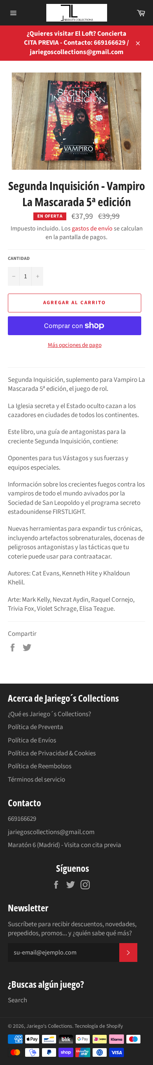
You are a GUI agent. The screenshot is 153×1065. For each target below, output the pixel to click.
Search (17, 1000)
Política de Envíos (32, 740)
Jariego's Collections (49, 1026)
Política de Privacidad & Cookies (52, 753)
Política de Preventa (35, 727)
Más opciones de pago (75, 345)
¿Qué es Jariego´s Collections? (49, 714)
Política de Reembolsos (39, 766)
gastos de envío (92, 228)
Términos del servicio (36, 779)
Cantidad (19, 259)
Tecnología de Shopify (99, 1026)
